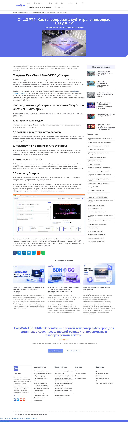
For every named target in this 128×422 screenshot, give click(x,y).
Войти (82, 3)
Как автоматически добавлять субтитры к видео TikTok (104, 73)
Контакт (70, 3)
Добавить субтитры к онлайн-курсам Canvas (99, 142)
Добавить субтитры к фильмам (96, 149)
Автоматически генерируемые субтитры (98, 183)
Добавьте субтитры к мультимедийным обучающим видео (98, 153)
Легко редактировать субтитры (96, 190)
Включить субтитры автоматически (97, 224)
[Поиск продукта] (24, 399)
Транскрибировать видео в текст (96, 234)
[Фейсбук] (15, 399)
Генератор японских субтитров (96, 205)
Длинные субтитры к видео (95, 208)
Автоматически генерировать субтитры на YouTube (99, 179)
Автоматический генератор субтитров (98, 171)
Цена (50, 3)
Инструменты (38, 3)
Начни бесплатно (20, 396)
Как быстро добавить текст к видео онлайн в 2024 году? (105, 94)
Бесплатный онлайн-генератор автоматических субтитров (100, 216)
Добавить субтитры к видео (95, 160)
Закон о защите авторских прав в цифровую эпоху (18, 418)
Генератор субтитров (93, 228)
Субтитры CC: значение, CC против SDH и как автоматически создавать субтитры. (28, 289)
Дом (29, 3)
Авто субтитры (107, 167)
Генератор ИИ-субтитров (94, 167)
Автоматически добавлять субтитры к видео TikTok (99, 175)
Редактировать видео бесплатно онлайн (98, 193)
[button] (15, 253)
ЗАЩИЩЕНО (4, 421)
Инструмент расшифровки (95, 231)
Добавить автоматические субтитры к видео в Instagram (100, 138)
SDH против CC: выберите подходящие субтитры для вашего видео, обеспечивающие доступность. (63, 289)
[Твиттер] (18, 399)
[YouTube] (21, 399)
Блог (62, 3)
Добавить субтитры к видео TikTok (97, 157)
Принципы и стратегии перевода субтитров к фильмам (99, 220)
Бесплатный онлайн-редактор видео (97, 197)
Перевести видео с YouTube (95, 238)
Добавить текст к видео (94, 164)
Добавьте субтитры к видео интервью (98, 146)
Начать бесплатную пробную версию (39, 7)
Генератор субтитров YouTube (96, 241)
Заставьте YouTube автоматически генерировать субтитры (100, 201)
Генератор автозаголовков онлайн (97, 212)
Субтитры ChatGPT (25, 12)
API (56, 3)
